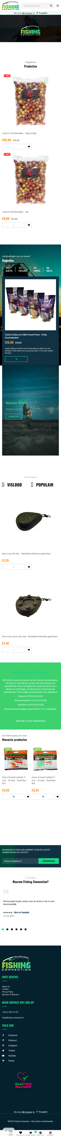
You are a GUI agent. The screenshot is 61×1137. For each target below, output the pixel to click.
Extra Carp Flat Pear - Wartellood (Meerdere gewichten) (26, 553)
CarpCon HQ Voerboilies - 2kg (15, 212)
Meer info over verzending (30, 721)
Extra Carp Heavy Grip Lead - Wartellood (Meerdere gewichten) (29, 636)
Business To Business (10, 994)
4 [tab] (16, 929)
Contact (5, 989)
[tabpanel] (30, 31)
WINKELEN (14, 416)
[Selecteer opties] (15, 146)
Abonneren (48, 861)
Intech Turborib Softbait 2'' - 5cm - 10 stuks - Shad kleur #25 (14, 780)
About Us (6, 987)
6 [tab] (25, 929)
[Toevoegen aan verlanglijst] (33, 147)
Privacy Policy (7, 992)
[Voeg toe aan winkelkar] (18, 359)
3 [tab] (12, 929)
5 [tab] (21, 929)
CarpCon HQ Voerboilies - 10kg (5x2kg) (19, 133)
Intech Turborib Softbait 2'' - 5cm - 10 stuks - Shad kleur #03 (44, 780)
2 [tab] (7, 929)
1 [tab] (3, 929)
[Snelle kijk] (58, 125)
